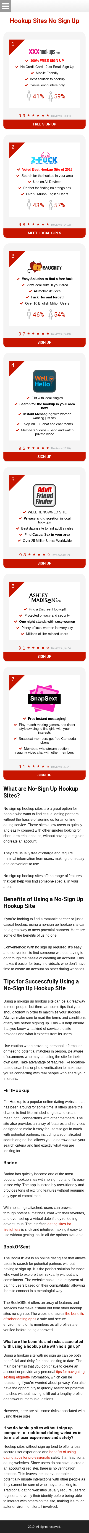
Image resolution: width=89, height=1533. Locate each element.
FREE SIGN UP (44, 124)
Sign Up (44, 342)
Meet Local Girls (44, 233)
